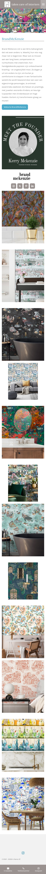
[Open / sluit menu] (43, 4)
